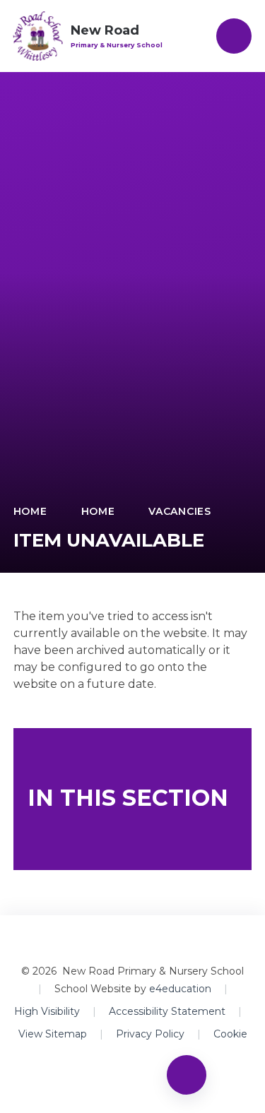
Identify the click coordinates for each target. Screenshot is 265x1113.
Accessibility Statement (167, 1011)
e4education (180, 988)
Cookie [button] (230, 1034)
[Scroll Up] (186, 1075)
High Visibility (47, 1011)
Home (30, 511)
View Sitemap (52, 1034)
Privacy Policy (150, 1034)
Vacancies (179, 511)
